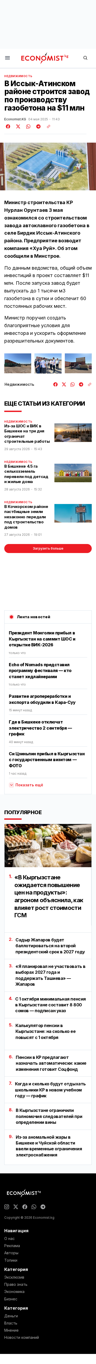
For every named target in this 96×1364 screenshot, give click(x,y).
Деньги (11, 1316)
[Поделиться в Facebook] (8, 126)
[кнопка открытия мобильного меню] (7, 58)
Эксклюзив (14, 1277)
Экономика (14, 1292)
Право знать (15, 1284)
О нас (9, 1238)
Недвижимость (18, 76)
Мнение (11, 1330)
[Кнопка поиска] (85, 58)
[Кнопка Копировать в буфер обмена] (47, 126)
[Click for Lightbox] (17, 363)
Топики (10, 1260)
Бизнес (10, 1299)
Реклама (12, 1246)
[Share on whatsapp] (27, 126)
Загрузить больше (48, 548)
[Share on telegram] (38, 126)
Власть (10, 1323)
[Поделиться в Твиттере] (17, 126)
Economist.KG (15, 119)
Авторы (11, 1253)
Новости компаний (21, 1337)
